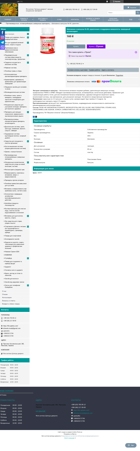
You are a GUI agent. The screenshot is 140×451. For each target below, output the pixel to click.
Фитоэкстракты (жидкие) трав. (15, 169)
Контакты (75, 19)
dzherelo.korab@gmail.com (11, 328)
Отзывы (5, 294)
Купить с (92, 46)
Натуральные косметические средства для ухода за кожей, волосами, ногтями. (15, 164)
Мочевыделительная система (15, 92)
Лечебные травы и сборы (13, 71)
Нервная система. (11, 68)
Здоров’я (8, 267)
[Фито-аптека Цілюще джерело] (9, 16)
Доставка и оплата (42, 19)
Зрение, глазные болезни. (13, 152)
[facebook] (34, 117)
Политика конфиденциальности (89, 436)
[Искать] (138, 13)
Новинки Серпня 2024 (12, 251)
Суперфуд (8, 258)
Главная (7, 19)
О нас (59, 19)
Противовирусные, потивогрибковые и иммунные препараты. (28, 23)
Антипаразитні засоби (12, 239)
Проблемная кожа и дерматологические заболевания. (11, 50)
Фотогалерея (7, 297)
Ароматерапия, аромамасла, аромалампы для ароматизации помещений (15, 81)
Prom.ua (79, 432)
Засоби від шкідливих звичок (14, 282)
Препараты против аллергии (14, 180)
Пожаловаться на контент (69, 436)
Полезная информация (113, 19)
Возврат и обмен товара (93, 19)
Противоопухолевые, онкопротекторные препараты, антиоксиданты (15, 121)
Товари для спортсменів (13, 236)
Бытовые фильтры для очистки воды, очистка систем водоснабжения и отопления (15, 210)
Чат (132, 445)
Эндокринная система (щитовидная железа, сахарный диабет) (15, 136)
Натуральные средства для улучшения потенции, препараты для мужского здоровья (16, 107)
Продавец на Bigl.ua (70, 434)
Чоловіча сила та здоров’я (14, 270)
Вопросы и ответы (8, 301)
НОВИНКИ (8, 255)
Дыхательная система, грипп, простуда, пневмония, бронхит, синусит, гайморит (15, 128)
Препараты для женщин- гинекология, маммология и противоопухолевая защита (14, 114)
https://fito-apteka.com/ (10, 326)
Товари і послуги (8, 34)
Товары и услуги (24, 19)
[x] (36, 117)
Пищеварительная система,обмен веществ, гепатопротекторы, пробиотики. (15, 57)
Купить (76, 46)
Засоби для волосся (11, 278)
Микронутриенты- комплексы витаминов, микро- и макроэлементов (14, 175)
